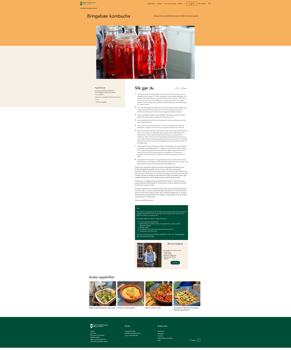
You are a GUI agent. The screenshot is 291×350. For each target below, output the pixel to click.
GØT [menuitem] (159, 340)
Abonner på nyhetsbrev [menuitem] (97, 339)
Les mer (175, 263)
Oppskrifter (83, 8)
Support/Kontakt (130, 331)
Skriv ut (185, 88)
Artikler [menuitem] (159, 4)
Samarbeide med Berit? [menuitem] (165, 338)
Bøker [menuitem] (180, 4)
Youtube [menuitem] (160, 336)
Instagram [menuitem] (161, 334)
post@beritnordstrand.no (133, 333)
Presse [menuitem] (92, 331)
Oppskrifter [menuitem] (151, 4)
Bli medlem (202, 4)
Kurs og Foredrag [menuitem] (170, 4)
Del (178, 88)
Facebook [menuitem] (161, 331)
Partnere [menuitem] (93, 333)
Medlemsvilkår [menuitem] (95, 337)
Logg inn (192, 4)
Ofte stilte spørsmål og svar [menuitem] (99, 341)
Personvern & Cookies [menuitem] (97, 335)
